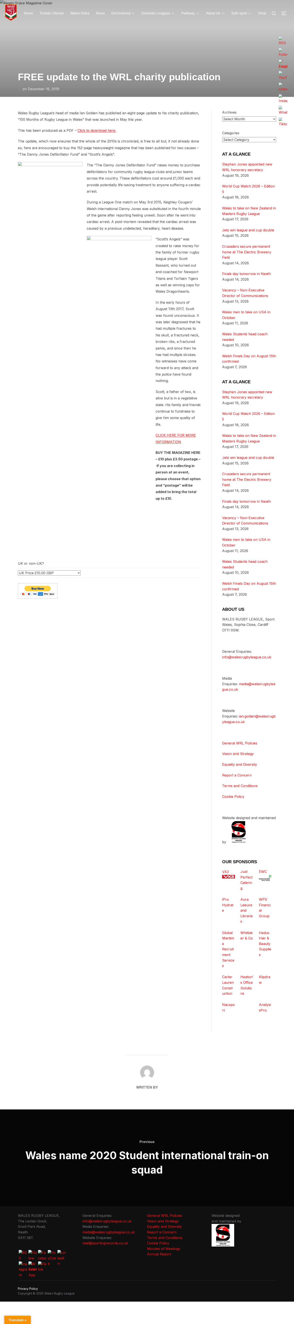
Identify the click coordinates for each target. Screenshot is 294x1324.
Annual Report (159, 1254)
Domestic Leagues (156, 13)
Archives (229, 112)
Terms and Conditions (240, 786)
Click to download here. (96, 130)
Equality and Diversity (239, 764)
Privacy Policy (28, 1288)
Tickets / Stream (52, 13)
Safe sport (239, 13)
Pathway (188, 13)
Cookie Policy (233, 796)
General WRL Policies (239, 743)
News (100, 13)
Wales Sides (80, 13)
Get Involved (120, 13)
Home (28, 13)
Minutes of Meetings (163, 1249)
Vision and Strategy (238, 754)
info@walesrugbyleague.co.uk (246, 657)
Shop (262, 13)
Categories (230, 133)
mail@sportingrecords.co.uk (105, 1243)
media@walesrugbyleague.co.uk (108, 1232)
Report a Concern (237, 775)
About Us (213, 13)
